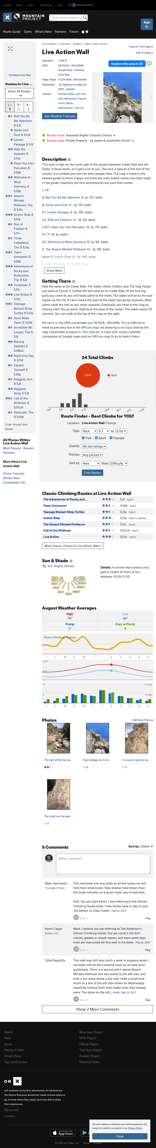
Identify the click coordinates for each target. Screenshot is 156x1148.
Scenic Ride (22, 214)
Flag (147, 918)
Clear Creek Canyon (95, 43)
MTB (19, 5)
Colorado (65, 43)
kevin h (52, 322)
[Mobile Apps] (85, 31)
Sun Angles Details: (66, 579)
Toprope (118, 438)
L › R (10, 107)
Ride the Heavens (60, 219)
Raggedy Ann (23, 379)
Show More (54, 270)
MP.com (86, 327)
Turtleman (21, 285)
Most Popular (12, 448)
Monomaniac (65, 107)
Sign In (147, 24)
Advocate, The (23, 412)
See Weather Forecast (59, 116)
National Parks (89, 1062)
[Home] (25, 17)
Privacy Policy (135, 1128)
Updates (70, 89)
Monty (69, 103)
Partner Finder (14, 1050)
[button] (96, 97)
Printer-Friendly (13, 473)
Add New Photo (141, 720)
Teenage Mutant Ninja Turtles (23, 308)
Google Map (65, 70)
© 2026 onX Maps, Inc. (67, 1142)
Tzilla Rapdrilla (55, 960)
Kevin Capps (53, 928)
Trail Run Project (90, 1050)
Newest (28, 448)
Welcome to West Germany (66, 242)
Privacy (97, 1142)
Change (110, 423)
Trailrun (46, 5)
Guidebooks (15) (14, 482)
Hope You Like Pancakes (68, 227)
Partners (60, 31)
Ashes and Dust (56, 205)
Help (7, 1038)
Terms (86, 1142)
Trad (87, 438)
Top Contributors (15, 1062)
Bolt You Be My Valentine (63, 197)
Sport (102, 438)
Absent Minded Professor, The (23, 200)
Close (120, 1136)
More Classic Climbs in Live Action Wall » (73, 546)
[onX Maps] (13, 1084)
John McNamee (67, 98)
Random (9, 452)
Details (107, 135)
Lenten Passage (58, 212)
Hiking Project (89, 1044)
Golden (77, 43)
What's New (43, 31)
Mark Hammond (56, 883)
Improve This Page (140, 46)
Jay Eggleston (66, 84)
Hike (31, 5)
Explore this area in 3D (127, 63)
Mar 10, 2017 (128, 992)
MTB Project (87, 1038)
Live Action (21, 294)
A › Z (28, 107)
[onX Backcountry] (80, 5)
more (116, 992)
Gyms (28, 31)
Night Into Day (24, 355)
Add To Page (143, 52)
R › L (19, 107)
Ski (60, 5)
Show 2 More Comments (97, 1009)
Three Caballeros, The (21, 242)
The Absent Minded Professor (65, 249)
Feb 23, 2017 (119, 910)
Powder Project (89, 1056)
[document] (119, 1130)
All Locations (49, 43)
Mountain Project (91, 1032)
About (8, 1032)
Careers (9, 1116)
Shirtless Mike (66, 93)
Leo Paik (81, 93)
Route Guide (12, 31)
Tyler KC (79, 107)
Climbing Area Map (20, 75)
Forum (73, 31)
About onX (11, 1110)
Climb (7, 5)
